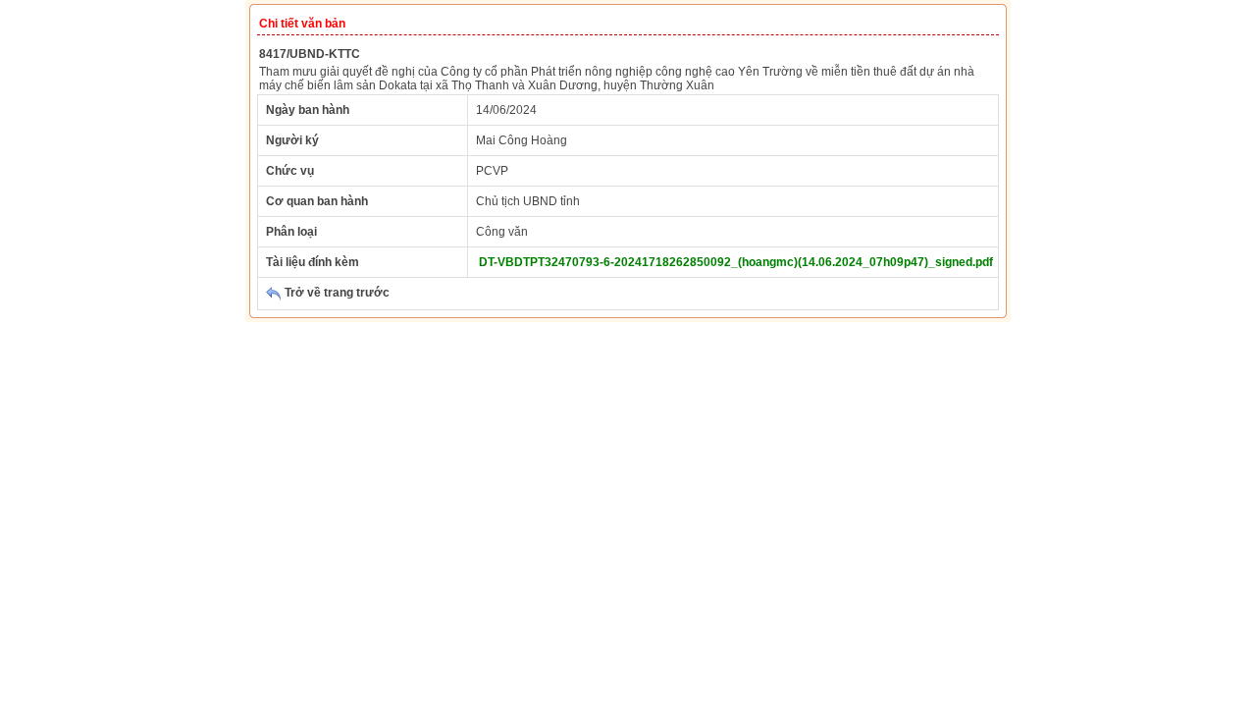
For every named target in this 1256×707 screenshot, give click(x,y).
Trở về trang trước (336, 292)
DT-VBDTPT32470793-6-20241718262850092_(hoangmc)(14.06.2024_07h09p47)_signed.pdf (736, 262)
